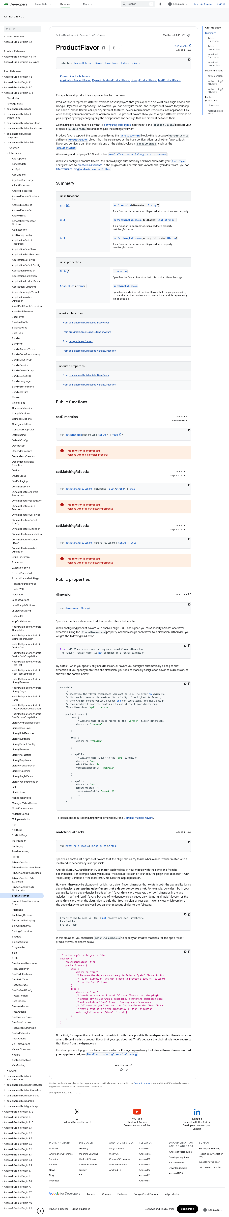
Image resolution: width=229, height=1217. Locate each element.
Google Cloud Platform (145, 1194)
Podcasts (54, 1180)
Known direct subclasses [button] (120, 78)
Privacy (83, 1169)
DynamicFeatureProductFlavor (110, 80)
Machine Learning (88, 1153)
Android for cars (118, 1164)
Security (53, 1159)
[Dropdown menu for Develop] (74, 4)
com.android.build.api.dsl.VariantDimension (92, 350)
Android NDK (176, 1173)
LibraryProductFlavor (143, 80)
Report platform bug (209, 1148)
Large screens (116, 1148)
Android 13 (144, 1169)
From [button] (86, 322)
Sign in (221, 4)
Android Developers (65, 35)
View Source (181, 45)
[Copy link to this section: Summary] (77, 184)
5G (80, 1175)
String (152, 205)
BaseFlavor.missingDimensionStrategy (112, 1054)
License (64, 1209)
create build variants (90, 165)
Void (62, 206)
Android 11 (144, 1180)
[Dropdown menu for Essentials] (51, 4)
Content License (142, 1083)
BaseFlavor (112, 63)
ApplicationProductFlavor (75, 80)
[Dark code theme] (189, 60)
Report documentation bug (211, 1155)
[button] (22, 42)
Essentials (41, 4)
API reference (14, 16)
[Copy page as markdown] (114, 48)
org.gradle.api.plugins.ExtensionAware (90, 332)
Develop (65, 4)
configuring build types (117, 125)
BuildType (178, 161)
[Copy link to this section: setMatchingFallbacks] (93, 472)
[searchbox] (22, 29)
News (52, 1169)
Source (53, 1164)
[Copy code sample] (189, 646)
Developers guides (179, 1157)
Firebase (122, 1194)
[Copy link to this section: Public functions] (90, 402)
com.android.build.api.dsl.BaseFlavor (89, 322)
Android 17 (145, 1148)
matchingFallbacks (125, 286)
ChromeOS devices (119, 1159)
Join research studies (210, 1167)
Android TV (115, 1169)
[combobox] (138, 4)
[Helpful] (183, 35)
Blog (51, 1175)
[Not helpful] (188, 35)
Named (99, 63)
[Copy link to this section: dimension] (75, 595)
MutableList (67, 286)
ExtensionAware (130, 63)
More (86, 4)
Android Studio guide (180, 1151)
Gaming (83, 1148)
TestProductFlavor (169, 80)
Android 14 (145, 1164)
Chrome (106, 1194)
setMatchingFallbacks (127, 220)
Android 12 (145, 1175)
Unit (62, 220)
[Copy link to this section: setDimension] (81, 417)
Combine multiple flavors (138, 818)
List (160, 220)
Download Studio (178, 1167)
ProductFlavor (82, 63)
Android (53, 1148)
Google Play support (209, 1161)
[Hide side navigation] (40, 1211)
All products (172, 1194)
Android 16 (145, 1153)
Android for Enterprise (61, 1153)
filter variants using (83, 169)
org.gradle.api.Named (81, 341)
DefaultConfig (130, 135)
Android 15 (145, 1159)
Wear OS (114, 1153)
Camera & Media (88, 1164)
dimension (120, 271)
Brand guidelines (81, 1209)
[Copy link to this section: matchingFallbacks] (87, 833)
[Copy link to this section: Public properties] (93, 580)
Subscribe (187, 1209)
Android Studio (203, 4)
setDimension (122, 205)
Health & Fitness (87, 1159)
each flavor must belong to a (137, 154)
